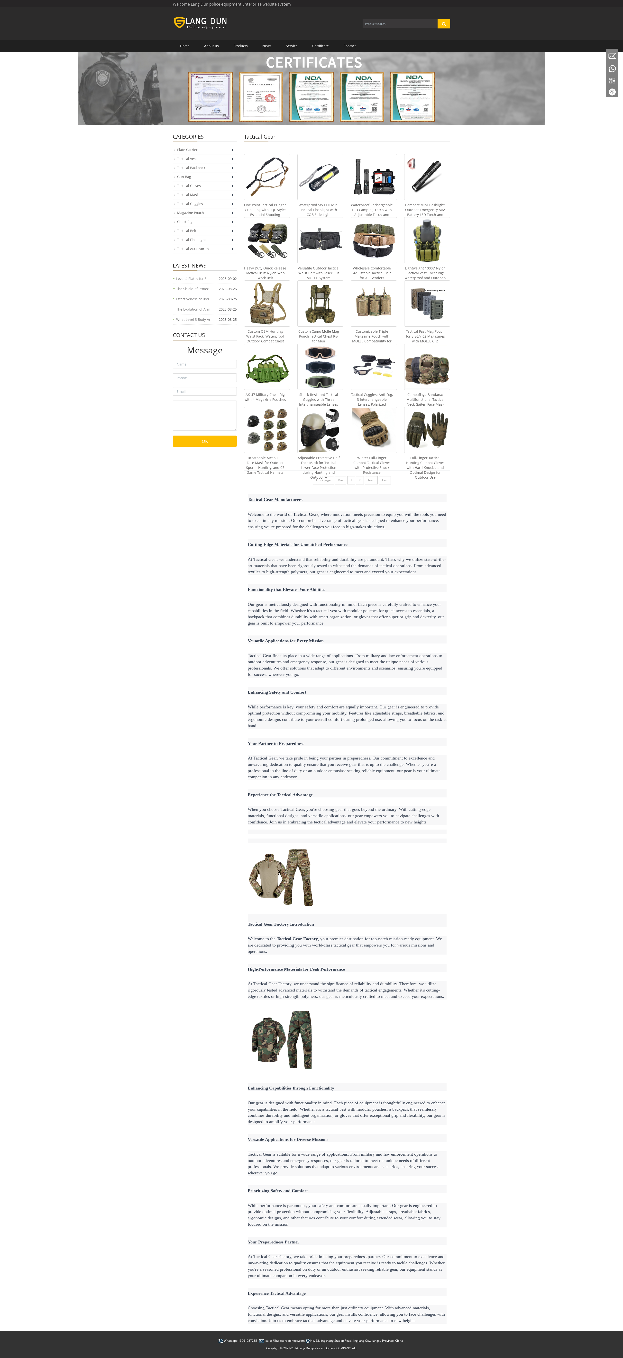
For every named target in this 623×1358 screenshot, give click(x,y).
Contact (349, 46)
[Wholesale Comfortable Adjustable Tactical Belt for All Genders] (374, 240)
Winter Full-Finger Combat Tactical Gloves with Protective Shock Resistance (372, 465)
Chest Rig (184, 221)
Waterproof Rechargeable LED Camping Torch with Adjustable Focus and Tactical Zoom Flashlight (372, 212)
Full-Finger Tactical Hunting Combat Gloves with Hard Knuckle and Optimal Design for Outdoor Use (425, 468)
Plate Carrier (187, 149)
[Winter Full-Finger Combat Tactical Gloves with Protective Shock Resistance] (374, 430)
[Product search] (444, 23)
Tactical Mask (188, 194)
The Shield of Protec (192, 288)
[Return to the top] (612, 93)
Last (385, 480)
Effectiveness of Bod (192, 299)
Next (371, 480)
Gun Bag (184, 176)
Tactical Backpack (191, 167)
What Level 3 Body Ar (193, 319)
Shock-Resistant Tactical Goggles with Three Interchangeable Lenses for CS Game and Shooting (318, 404)
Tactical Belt (186, 230)
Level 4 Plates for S (191, 278)
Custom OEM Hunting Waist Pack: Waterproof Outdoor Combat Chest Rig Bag (265, 338)
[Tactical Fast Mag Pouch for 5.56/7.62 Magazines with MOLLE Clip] (427, 303)
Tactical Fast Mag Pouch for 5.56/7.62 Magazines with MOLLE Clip (425, 336)
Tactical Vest (187, 158)
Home (185, 46)
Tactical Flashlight (191, 239)
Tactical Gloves (189, 185)
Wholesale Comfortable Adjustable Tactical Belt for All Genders (372, 273)
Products (240, 46)
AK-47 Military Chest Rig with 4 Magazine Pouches (265, 397)
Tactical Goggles (190, 203)
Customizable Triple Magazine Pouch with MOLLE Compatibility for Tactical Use (372, 338)
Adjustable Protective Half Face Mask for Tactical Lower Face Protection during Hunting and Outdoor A (319, 468)
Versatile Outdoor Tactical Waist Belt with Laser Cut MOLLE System (318, 273)
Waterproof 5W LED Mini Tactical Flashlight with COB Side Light (319, 210)
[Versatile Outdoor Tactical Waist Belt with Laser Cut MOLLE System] (320, 240)
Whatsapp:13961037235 (240, 1341)
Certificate (320, 46)
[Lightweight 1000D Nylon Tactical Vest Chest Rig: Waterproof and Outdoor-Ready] (427, 240)
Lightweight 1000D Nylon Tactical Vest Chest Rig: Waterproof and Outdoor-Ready (425, 275)
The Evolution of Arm (193, 309)
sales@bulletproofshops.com (285, 1341)
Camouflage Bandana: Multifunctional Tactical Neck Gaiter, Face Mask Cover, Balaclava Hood (425, 401)
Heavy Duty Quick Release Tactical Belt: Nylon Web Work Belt (265, 273)
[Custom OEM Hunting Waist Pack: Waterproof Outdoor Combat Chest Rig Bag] (267, 303)
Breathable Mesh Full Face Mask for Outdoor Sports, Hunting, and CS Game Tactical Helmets (265, 465)
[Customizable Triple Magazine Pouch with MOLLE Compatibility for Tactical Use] (374, 303)
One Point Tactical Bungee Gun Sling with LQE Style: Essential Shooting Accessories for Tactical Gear (265, 215)
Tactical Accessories (193, 248)
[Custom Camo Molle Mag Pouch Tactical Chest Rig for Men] (320, 303)
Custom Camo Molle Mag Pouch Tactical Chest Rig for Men (318, 336)
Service (292, 46)
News (266, 46)
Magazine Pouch (190, 212)
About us (211, 46)
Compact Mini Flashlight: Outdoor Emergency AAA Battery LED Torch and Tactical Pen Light (425, 212)
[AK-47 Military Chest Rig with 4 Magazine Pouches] (267, 367)
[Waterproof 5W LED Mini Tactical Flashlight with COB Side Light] (320, 177)
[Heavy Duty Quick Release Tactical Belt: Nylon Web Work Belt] (267, 240)
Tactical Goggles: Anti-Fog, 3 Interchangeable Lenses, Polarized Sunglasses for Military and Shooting (372, 404)
